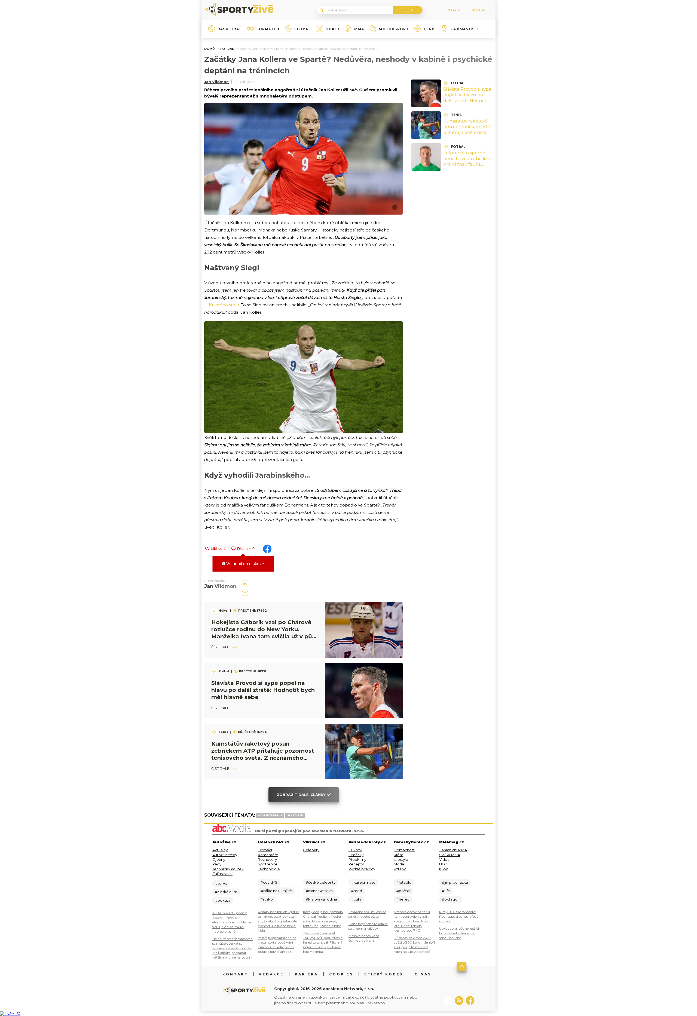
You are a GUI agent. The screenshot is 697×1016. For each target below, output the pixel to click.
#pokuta (222, 900)
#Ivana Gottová (319, 891)
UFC (443, 864)
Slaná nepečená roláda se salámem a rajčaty (368, 926)
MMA (359, 29)
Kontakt (235, 974)
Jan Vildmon (216, 82)
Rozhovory (267, 859)
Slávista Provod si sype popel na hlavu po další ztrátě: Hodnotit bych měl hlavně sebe (263, 690)
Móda (399, 864)
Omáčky (355, 855)
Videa (444, 859)
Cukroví (355, 850)
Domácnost (404, 850)
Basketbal (230, 29)
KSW (443, 869)
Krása (398, 855)
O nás (423, 974)
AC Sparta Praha (270, 815)
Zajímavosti (464, 29)
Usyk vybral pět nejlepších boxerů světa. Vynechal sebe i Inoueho (459, 933)
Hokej (333, 29)
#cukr (356, 899)
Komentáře (268, 855)
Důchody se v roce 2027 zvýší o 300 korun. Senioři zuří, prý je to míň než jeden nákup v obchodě (414, 945)
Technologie (269, 869)
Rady (216, 864)
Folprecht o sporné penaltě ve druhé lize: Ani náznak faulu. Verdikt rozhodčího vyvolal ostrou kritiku (467, 164)
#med (356, 891)
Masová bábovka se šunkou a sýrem (363, 938)
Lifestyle (401, 859)
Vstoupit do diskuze (244, 564)
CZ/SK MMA (449, 855)
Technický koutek (228, 869)
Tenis (429, 29)
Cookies (341, 974)
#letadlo (403, 882)
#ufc (446, 891)
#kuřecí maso (363, 882)
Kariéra (306, 974)
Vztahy (400, 869)
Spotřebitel (268, 864)
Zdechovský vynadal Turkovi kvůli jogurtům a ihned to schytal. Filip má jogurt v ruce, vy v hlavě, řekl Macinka (323, 942)
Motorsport (394, 29)
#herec (402, 899)
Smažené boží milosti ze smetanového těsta (367, 914)
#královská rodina (321, 899)
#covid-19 (269, 882)
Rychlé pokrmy (361, 869)
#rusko (267, 899)
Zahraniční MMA (453, 850)
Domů (209, 49)
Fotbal (302, 29)
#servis (221, 883)
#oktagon (451, 899)
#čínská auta (226, 892)
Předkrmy (357, 859)
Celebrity (311, 850)
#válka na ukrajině (276, 891)
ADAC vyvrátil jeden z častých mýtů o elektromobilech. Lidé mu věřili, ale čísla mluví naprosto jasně (232, 922)
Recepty (356, 864)
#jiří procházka (455, 882)
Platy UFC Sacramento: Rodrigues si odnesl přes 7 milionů (459, 916)
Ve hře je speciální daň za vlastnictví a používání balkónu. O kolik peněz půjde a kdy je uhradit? (277, 945)
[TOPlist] (10, 1013)
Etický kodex (383, 974)
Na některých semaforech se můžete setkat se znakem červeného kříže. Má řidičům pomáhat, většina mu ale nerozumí (232, 948)
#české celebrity (320, 882)
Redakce (271, 974)
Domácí (265, 850)
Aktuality (220, 850)
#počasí (403, 891)
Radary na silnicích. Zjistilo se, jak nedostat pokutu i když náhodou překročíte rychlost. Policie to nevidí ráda (278, 921)
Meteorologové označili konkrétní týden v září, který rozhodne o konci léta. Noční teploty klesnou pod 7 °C (412, 921)
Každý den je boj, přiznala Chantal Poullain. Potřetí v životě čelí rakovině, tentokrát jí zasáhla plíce (323, 919)
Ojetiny (218, 859)
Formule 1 (268, 29)
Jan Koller (295, 815)
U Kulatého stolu (221, 304)
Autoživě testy (224, 855)
